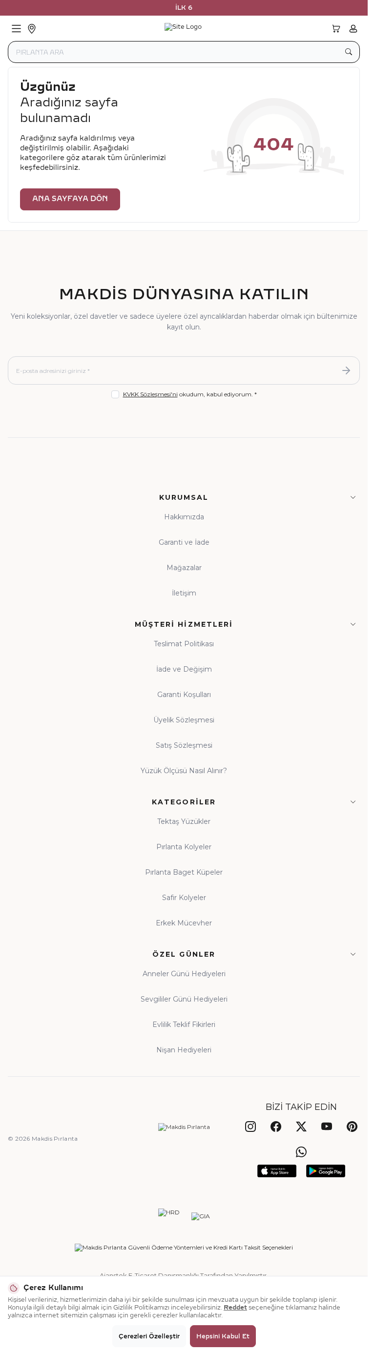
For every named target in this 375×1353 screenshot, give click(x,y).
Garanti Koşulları (184, 694)
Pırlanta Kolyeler (183, 846)
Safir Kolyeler (184, 897)
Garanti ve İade (184, 542)
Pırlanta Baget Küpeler (184, 872)
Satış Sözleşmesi (184, 745)
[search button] (348, 52)
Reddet (235, 1307)
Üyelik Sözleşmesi (183, 720)
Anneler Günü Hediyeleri (184, 973)
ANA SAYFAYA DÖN (70, 199)
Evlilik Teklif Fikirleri (183, 1024)
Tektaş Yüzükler (183, 821)
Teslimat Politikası (184, 643)
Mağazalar (184, 567)
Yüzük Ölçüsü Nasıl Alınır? (184, 770)
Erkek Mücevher (184, 923)
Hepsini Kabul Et (223, 1336)
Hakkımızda (184, 516)
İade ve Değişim (184, 669)
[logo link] (183, 29)
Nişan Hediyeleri (183, 1050)
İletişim (184, 593)
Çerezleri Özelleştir (149, 1336)
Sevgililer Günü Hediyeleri (184, 999)
